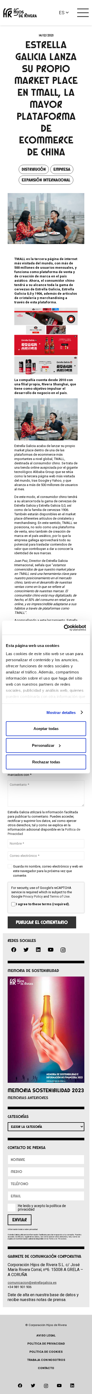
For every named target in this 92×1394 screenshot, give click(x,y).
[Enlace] (20, 12)
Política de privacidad (46, 1343)
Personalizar (43, 745)
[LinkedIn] (38, 949)
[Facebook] (14, 949)
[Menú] (83, 12)
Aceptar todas (46, 728)
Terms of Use (60, 896)
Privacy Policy (33, 896)
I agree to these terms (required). (43, 904)
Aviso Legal (46, 1335)
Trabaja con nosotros (46, 1360)
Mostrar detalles (61, 712)
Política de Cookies (46, 1352)
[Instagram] (63, 950)
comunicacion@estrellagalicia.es (32, 1282)
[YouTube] (50, 949)
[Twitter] (26, 949)
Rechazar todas (46, 762)
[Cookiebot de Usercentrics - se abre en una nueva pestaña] (65, 627)
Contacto (46, 1368)
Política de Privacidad (57, 1239)
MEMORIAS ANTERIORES (28, 1097)
